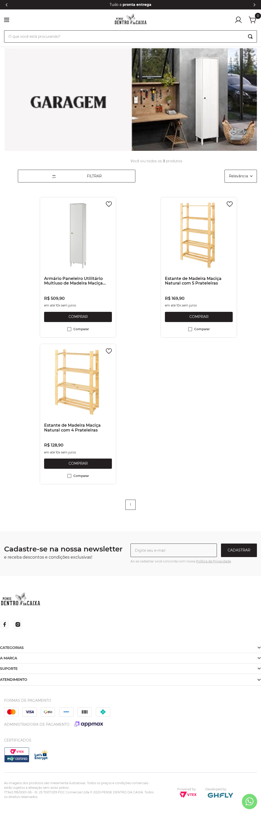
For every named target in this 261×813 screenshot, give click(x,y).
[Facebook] (4, 627)
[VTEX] (17, 761)
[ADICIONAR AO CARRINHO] (78, 317)
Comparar (81, 329)
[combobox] (130, 36)
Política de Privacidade (213, 561)
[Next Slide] (254, 4)
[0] (253, 20)
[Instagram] (17, 627)
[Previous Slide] (6, 4)
